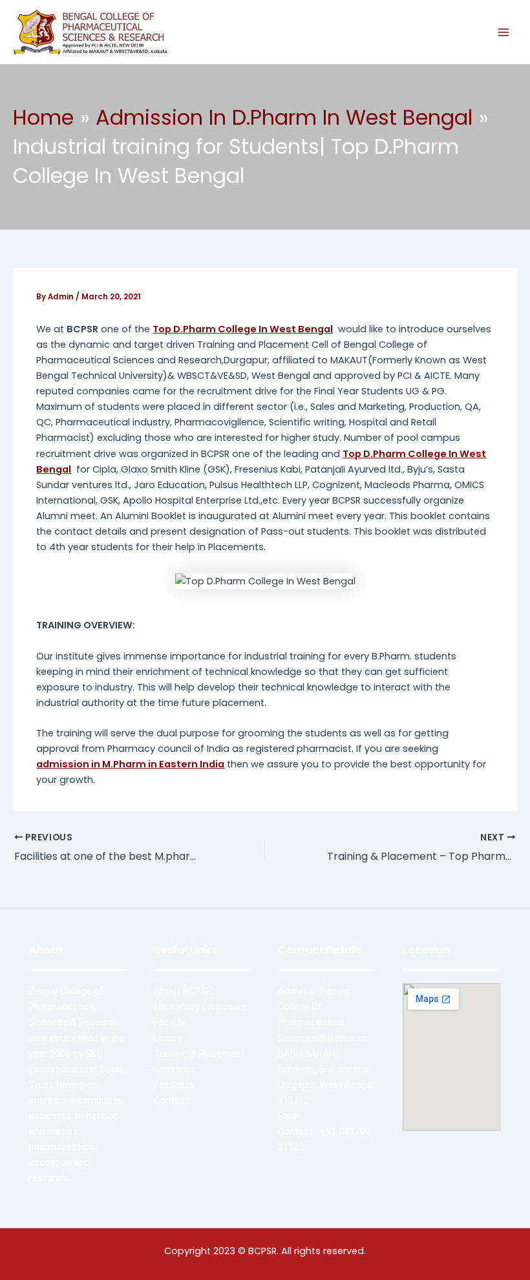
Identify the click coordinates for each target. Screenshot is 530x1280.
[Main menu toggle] (503, 32)
